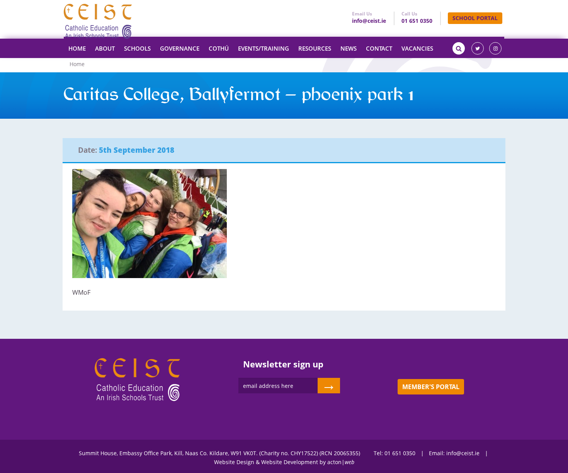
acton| (340, 462)
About (105, 48)
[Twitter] (477, 48)
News (348, 48)
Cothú (219, 48)
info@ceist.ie (369, 20)
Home (77, 48)
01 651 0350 (416, 20)
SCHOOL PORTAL (475, 18)
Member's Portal (430, 386)
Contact (379, 48)
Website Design (234, 462)
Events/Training (263, 48)
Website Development (289, 462)
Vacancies (417, 48)
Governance (179, 48)
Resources (314, 48)
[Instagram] (495, 48)
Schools (137, 48)
